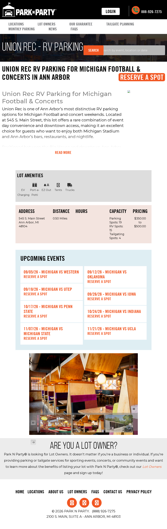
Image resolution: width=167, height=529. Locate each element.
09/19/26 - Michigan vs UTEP (48, 289)
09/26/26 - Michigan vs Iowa (111, 294)
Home (19, 491)
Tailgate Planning (120, 24)
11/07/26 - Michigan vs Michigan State (43, 331)
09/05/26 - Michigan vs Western (51, 271)
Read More (63, 153)
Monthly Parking (21, 29)
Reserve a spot (35, 276)
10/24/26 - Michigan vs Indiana (114, 311)
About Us (55, 491)
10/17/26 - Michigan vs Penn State (48, 309)
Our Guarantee (80, 24)
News (53, 29)
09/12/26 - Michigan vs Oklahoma (107, 274)
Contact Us (112, 491)
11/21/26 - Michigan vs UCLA (111, 328)
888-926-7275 (151, 11)
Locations (16, 24)
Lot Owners (46, 24)
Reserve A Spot (141, 77)
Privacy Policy (139, 491)
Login (111, 11)
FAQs (74, 29)
